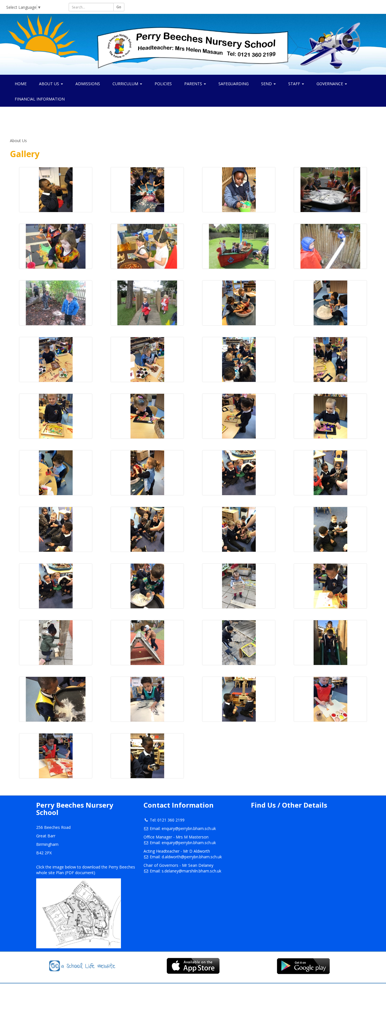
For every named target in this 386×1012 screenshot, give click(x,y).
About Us (18, 140)
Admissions (87, 83)
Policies (163, 83)
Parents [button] (193, 83)
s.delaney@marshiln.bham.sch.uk (191, 871)
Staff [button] (294, 83)
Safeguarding (233, 83)
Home (21, 83)
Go (118, 7)
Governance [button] (330, 83)
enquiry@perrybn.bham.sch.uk (189, 828)
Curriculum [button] (125, 83)
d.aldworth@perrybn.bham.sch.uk (192, 856)
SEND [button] (267, 83)
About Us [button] (49, 83)
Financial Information (40, 99)
